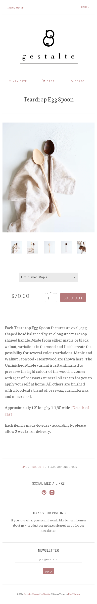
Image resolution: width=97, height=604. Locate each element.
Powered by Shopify (41, 593)
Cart (50, 81)
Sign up (19, 7)
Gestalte (28, 593)
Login (10, 7)
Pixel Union (74, 593)
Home (23, 467)
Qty (49, 293)
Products (37, 467)
